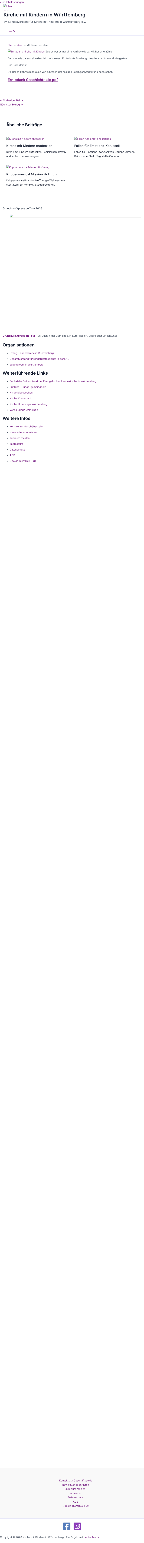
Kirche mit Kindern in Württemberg (44, 15)
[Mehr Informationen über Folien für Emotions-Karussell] (92, 138)
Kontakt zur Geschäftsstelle (26, 426)
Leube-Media (91, 1537)
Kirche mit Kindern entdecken (29, 146)
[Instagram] (77, 1529)
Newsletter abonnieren (23, 432)
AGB (12, 455)
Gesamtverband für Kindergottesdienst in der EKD (39, 358)
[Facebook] (67, 1529)
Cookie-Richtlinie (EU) (23, 461)
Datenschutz (17, 449)
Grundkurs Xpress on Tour (19, 335)
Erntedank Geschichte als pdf (33, 80)
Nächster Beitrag (11, 104)
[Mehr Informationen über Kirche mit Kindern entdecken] (25, 138)
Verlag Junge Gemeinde (24, 410)
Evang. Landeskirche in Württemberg (32, 353)
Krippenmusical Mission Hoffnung (32, 174)
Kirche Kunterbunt (20, 398)
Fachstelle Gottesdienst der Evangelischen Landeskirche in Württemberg (53, 381)
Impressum (16, 443)
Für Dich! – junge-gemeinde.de (28, 387)
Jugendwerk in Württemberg (27, 364)
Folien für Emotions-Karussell (97, 146)
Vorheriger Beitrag (12, 100)
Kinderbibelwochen (21, 392)
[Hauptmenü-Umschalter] (12, 31)
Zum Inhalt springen (12, 2)
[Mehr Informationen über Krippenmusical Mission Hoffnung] (28, 167)
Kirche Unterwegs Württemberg (28, 404)
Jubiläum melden (20, 438)
